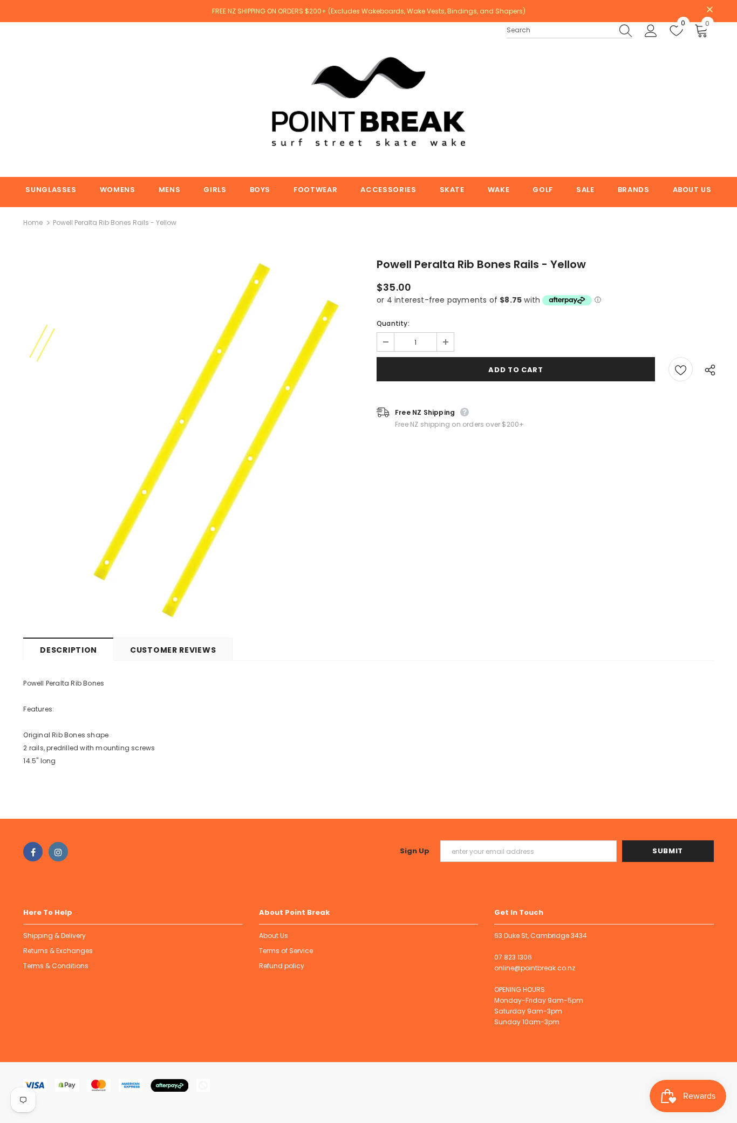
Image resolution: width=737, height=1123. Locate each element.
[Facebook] (33, 851)
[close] (710, 10)
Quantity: (393, 323)
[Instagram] (58, 851)
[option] (216, 440)
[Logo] (368, 99)
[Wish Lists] (680, 369)
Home (33, 222)
